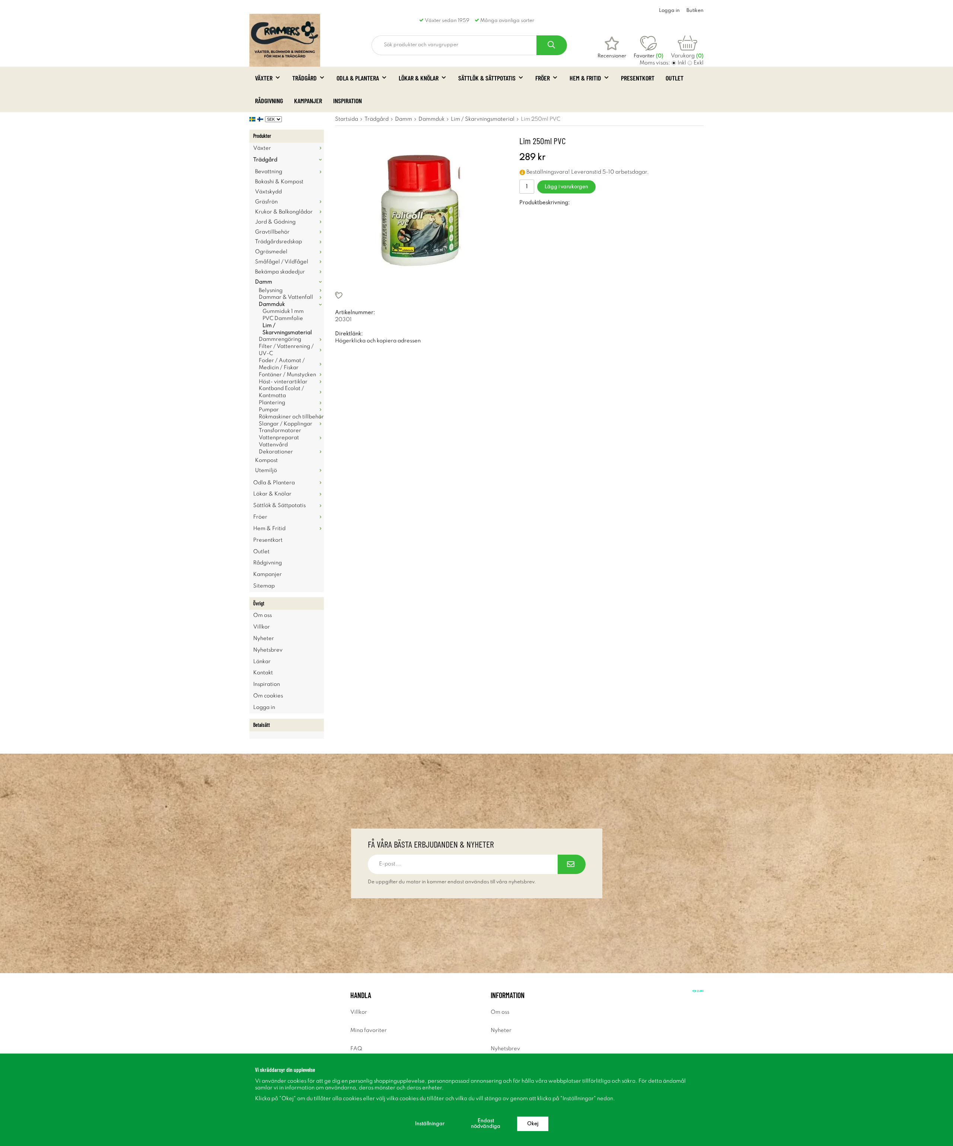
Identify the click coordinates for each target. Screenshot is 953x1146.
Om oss (262, 615)
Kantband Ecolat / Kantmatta (281, 392)
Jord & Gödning (275, 222)
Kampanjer (308, 100)
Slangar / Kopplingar (285, 424)
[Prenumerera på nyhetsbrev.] (572, 864)
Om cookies (268, 696)
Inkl (682, 63)
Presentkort (637, 78)
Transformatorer (280, 430)
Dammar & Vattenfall (286, 297)
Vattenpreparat (279, 437)
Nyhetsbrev (268, 650)
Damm (263, 282)
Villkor (261, 627)
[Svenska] (253, 119)
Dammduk (272, 304)
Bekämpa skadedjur (280, 272)
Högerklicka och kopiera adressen (378, 341)
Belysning (271, 290)
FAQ (356, 1048)
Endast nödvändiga (485, 1123)
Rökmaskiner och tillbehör (291, 417)
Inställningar (429, 1123)
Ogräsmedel (271, 251)
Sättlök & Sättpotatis (487, 78)
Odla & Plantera (358, 78)
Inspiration (347, 100)
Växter (263, 78)
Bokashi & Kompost (279, 181)
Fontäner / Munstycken (287, 374)
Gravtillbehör (272, 232)
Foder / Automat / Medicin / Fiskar (282, 364)
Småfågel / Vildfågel (281, 262)
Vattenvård (273, 444)
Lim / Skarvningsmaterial (287, 329)
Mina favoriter (368, 1030)
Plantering (272, 402)
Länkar (262, 661)
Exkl (699, 63)
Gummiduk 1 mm (283, 311)
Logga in (669, 10)
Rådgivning (269, 100)
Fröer (542, 78)
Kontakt (263, 672)
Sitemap (264, 586)
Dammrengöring (280, 339)
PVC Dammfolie (282, 318)
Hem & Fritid (585, 78)
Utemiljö (266, 470)
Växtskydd (268, 191)
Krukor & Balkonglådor (284, 212)
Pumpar (269, 409)
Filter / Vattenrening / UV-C (286, 350)
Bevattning (268, 171)
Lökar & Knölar (419, 78)
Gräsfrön (266, 202)
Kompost (266, 460)
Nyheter (263, 638)
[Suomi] (261, 119)
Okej (532, 1123)
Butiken (695, 10)
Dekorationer (276, 452)
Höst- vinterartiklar (283, 381)
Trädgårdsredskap (278, 241)
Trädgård (304, 78)
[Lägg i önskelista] (418, 295)
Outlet (674, 78)
